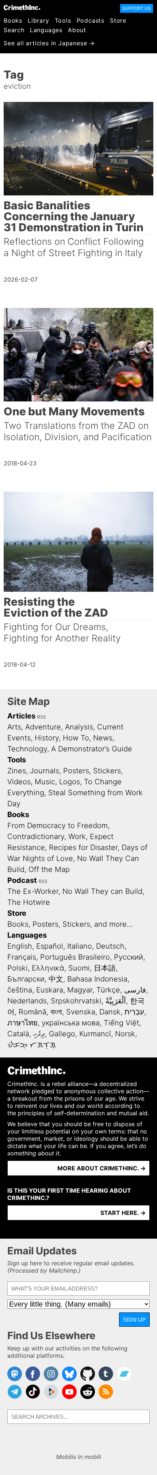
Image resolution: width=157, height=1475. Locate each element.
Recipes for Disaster (83, 847)
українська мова (71, 1022)
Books (13, 20)
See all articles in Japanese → (49, 43)
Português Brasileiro (75, 957)
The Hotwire (28, 902)
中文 (56, 979)
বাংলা (56, 1011)
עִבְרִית (134, 1011)
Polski (17, 968)
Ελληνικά (48, 968)
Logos (69, 781)
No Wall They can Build (102, 891)
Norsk (125, 1033)
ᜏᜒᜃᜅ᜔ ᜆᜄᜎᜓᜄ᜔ (31, 1044)
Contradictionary (35, 836)
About (77, 30)
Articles (21, 716)
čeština (19, 990)
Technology (27, 748)
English (19, 946)
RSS (41, 717)
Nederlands (27, 1000)
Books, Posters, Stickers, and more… (70, 924)
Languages (46, 30)
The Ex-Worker (32, 891)
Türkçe (108, 990)
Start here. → (123, 1212)
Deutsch (110, 946)
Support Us (136, 8)
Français (21, 957)
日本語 (105, 968)
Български (26, 979)
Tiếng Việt (121, 1022)
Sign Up (134, 1319)
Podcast (22, 880)
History (47, 737)
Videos (19, 781)
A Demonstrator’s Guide (91, 748)
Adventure (43, 727)
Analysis (79, 727)
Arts (14, 727)
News (102, 737)
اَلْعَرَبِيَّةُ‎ (116, 1000)
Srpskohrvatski (76, 1000)
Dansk (109, 1011)
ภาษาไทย (22, 1022)
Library (38, 20)
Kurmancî (95, 1033)
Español (49, 946)
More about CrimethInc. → (101, 1168)
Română (32, 1011)
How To (76, 737)
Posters (76, 770)
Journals (44, 770)
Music (45, 781)
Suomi (79, 968)
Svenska (80, 1011)
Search (14, 30)
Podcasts (90, 20)
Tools (63, 20)
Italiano (79, 946)
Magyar (79, 990)
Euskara (49, 990)
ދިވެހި (39, 1033)
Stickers (107, 770)
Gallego (62, 1033)
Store (118, 20)
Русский (128, 957)
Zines (16, 770)
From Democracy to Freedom (57, 825)
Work (77, 836)
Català (18, 1033)
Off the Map (49, 869)
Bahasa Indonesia (97, 979)
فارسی (135, 990)
